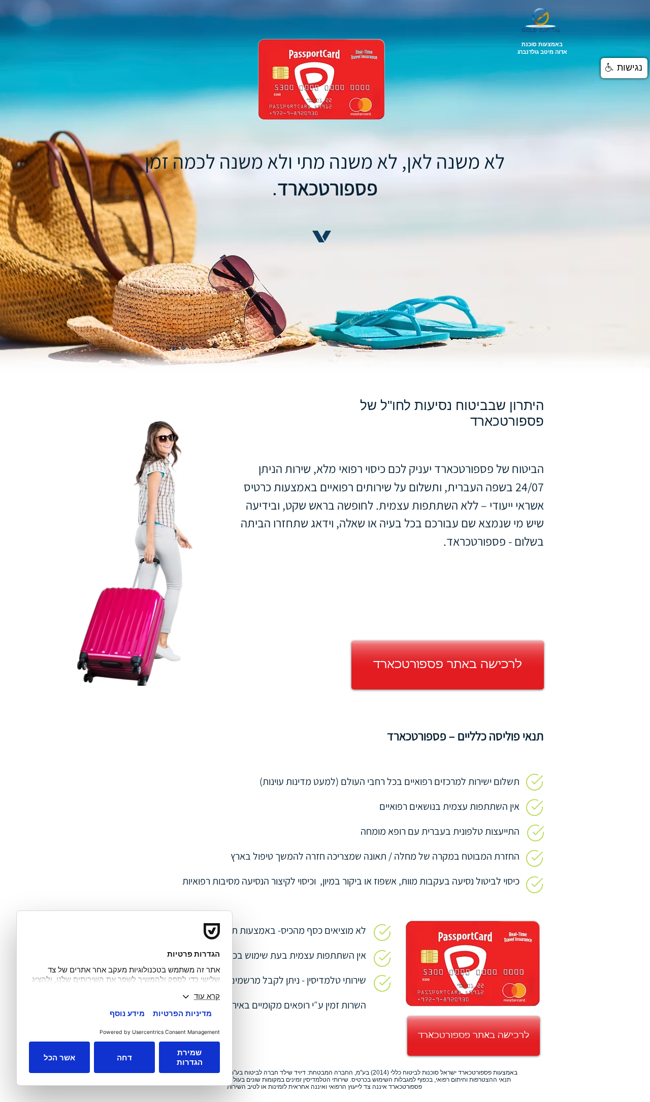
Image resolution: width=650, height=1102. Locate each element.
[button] (624, 68)
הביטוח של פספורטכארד (489, 468)
